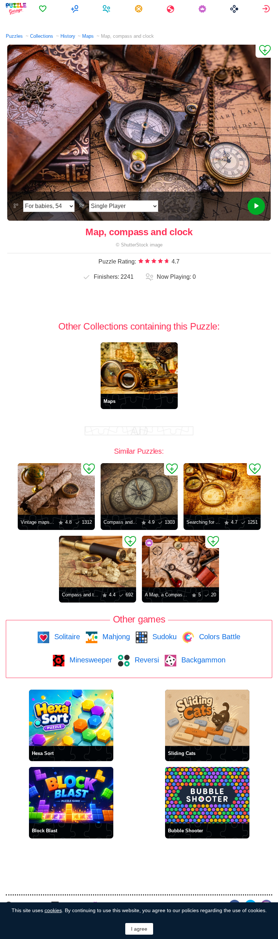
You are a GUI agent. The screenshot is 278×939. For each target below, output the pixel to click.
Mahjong (115, 637)
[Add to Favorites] (263, 51)
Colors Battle (218, 637)
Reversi (145, 660)
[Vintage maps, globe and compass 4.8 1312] (56, 489)
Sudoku (163, 637)
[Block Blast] (71, 795)
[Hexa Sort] (71, 718)
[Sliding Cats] (207, 718)
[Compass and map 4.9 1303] (139, 489)
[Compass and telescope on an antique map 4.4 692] (97, 561)
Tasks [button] (139, 8)
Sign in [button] (267, 8)
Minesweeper (89, 660)
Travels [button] (171, 8)
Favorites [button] (43, 8)
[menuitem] (43, 8)
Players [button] (107, 8)
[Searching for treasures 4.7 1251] (222, 489)
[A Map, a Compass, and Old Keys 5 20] (180, 561)
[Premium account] (203, 8)
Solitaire (66, 637)
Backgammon (202, 660)
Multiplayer (75, 8)
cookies (53, 910)
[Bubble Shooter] (207, 795)
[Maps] (139, 368)
